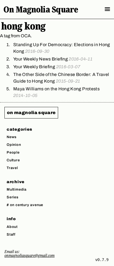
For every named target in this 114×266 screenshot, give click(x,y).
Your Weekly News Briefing (52, 59)
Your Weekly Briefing (46, 66)
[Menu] (107, 9)
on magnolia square (31, 112)
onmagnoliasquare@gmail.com (29, 255)
